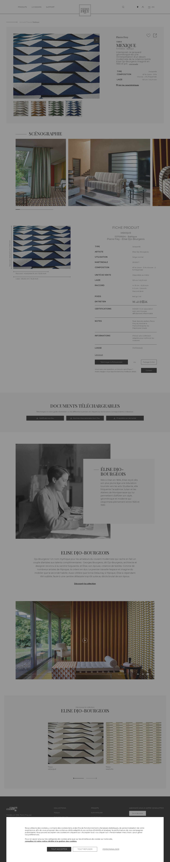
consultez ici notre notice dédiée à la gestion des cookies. (51, 841)
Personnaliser (111, 849)
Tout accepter (59, 849)
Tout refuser (85, 849)
